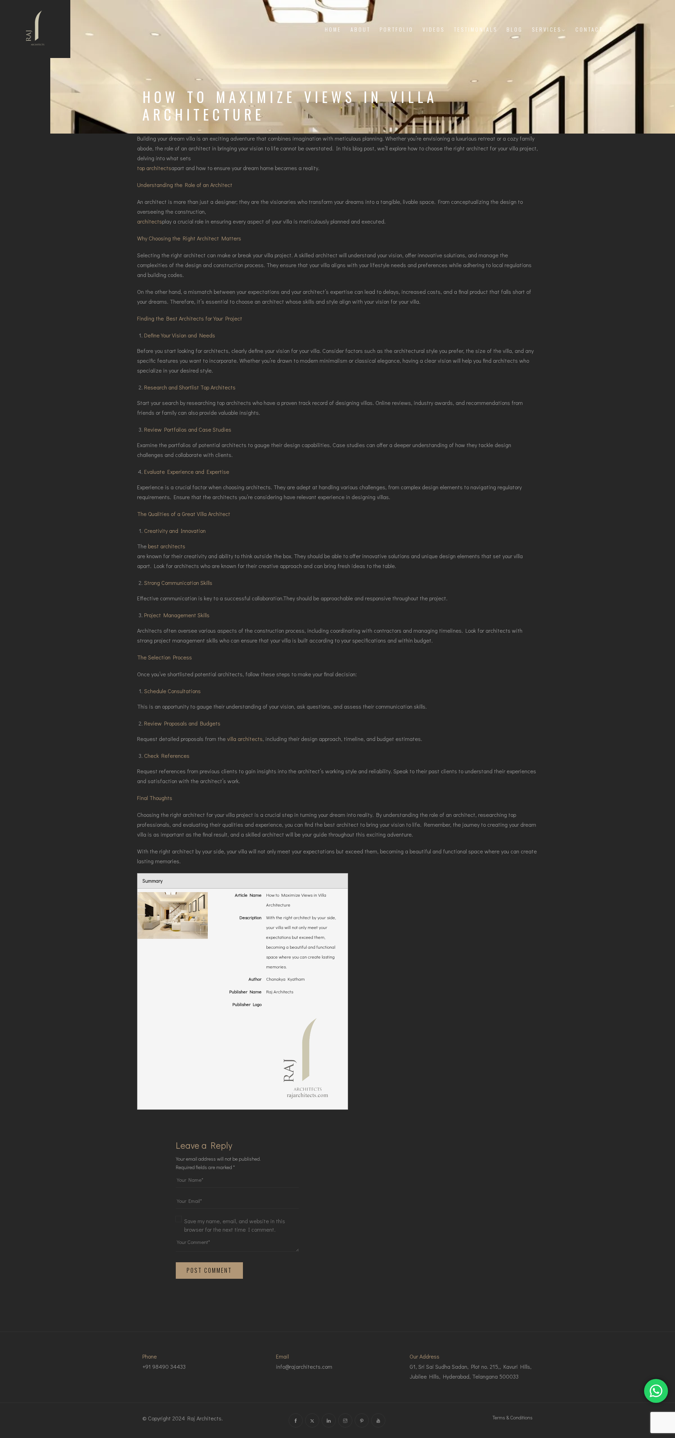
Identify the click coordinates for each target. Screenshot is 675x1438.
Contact (589, 29)
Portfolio (396, 29)
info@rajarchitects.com (304, 1366)
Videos (434, 29)
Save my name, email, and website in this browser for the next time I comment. (234, 1225)
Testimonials (475, 29)
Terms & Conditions (513, 1417)
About (361, 29)
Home (333, 29)
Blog (515, 29)
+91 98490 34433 (164, 1366)
